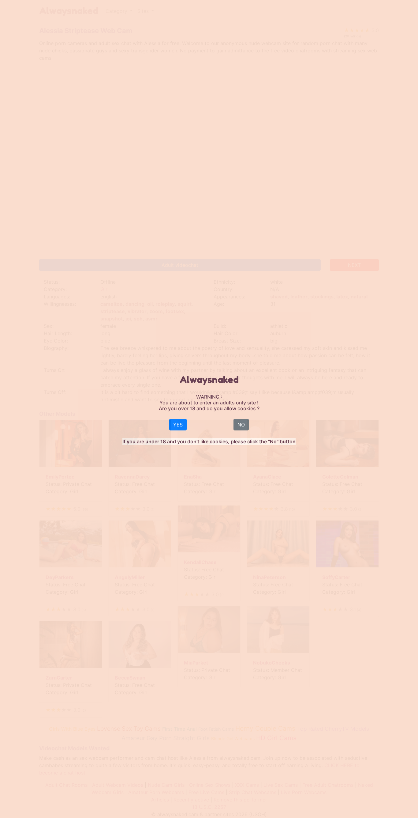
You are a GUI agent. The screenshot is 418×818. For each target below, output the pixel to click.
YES (178, 425)
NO (241, 425)
